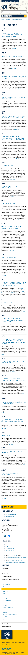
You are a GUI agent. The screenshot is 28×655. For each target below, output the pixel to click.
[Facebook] (2, 650)
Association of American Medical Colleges (14, 553)
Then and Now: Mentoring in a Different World (12, 362)
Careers (12, 642)
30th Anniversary (6, 584)
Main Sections (7, 16)
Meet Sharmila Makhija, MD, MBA (12, 57)
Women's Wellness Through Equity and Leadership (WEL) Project (13, 379)
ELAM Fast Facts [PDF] (10, 550)
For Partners (5, 605)
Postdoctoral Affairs (6, 573)
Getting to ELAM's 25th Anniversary (9, 474)
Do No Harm (6, 435)
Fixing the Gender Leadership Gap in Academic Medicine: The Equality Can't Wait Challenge (13, 283)
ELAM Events (5, 598)
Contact (23, 642)
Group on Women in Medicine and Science (17, 557)
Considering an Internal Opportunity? (10, 187)
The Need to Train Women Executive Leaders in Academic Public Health (12, 320)
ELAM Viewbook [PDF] (10, 548)
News (4, 609)
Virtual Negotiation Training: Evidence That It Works (12, 227)
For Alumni (5, 602)
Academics (8, 19)
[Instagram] (5, 650)
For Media (8, 642)
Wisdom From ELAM (8, 204)
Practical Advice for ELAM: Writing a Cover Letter (13, 77)
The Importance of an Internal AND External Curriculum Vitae (12, 420)
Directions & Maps (5, 644)
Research (5, 612)
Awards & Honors (6, 616)
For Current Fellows (7, 600)
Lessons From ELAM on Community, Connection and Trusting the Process (12, 34)
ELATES (7, 546)
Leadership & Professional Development (10, 579)
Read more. (14, 48)
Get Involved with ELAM (10, 516)
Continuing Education (6, 623)
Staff (4, 593)
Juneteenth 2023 (7, 166)
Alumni (11, 1)
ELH (6, 544)
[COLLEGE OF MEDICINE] (10, 10)
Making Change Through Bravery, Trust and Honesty (13, 98)
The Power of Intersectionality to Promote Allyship (13, 402)
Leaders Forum (6, 596)
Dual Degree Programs (7, 576)
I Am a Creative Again (8, 257)
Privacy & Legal (18, 642)
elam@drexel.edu (7, 532)
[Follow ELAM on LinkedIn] (4, 537)
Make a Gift (16, 1)
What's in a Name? (7, 303)
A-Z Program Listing (6, 626)
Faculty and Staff (5, 1)
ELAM (9, 20)
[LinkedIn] (10, 650)
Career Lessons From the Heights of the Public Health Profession (13, 117)
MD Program (5, 568)
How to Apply (5, 586)
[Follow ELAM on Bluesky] (8, 537)
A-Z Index (3, 642)
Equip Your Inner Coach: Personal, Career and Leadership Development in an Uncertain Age (13, 138)
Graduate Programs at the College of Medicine (12, 571)
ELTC (4, 621)
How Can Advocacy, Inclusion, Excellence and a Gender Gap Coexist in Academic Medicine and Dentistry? (13, 341)
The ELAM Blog (6, 589)
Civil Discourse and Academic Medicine (12, 452)
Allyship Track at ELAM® (8, 607)
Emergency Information (13, 644)
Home (2, 19)
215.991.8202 (14, 653)
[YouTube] (7, 650)
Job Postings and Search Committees (10, 614)
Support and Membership (11, 514)
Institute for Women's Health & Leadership (14, 552)
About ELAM (5, 591)
